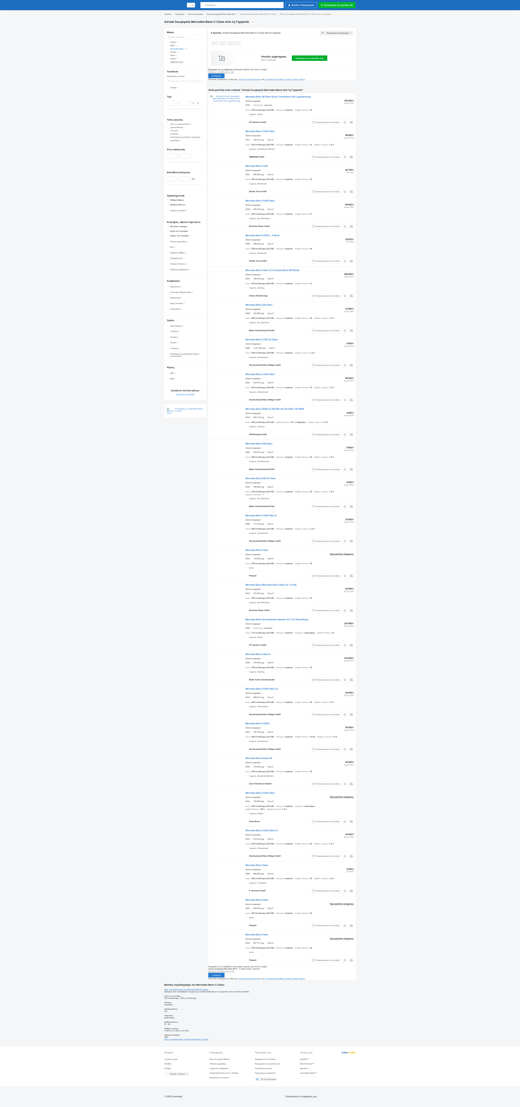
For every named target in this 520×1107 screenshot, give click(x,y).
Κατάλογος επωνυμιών (219, 1077)
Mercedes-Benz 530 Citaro (259, 305)
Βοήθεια (168, 1064)
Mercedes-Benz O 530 (257, 166)
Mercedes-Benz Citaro (257, 550)
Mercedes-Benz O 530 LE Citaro (262, 339)
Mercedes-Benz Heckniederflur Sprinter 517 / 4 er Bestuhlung (277, 619)
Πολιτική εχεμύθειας (218, 1064)
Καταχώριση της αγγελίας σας (310, 58)
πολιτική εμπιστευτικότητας (249, 79)
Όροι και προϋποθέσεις (220, 1059)
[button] (344, 122)
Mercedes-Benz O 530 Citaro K (261, 515)
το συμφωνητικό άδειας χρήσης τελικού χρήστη (285, 79)
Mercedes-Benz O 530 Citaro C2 (262, 830)
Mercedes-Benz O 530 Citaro (260, 131)
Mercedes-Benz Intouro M (259, 758)
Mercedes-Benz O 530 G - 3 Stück (263, 235)
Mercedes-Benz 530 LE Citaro (261, 478)
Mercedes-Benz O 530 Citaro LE (262, 689)
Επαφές (168, 1068)
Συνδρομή (216, 76)
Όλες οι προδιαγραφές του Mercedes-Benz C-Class (186, 989)
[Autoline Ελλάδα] (174, 5)
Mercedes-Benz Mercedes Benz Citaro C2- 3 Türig (271, 585)
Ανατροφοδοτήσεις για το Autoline (224, 1073)
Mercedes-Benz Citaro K (258, 654)
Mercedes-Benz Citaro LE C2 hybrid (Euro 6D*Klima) (272, 270)
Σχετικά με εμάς (171, 1059)
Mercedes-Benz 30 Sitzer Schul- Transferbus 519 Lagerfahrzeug (278, 97)
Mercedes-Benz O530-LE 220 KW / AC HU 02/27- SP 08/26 (275, 409)
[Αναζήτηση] (203, 5)
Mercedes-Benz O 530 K (258, 723)
